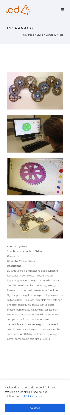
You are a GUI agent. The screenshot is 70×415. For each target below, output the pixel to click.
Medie (31, 35)
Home (23, 35)
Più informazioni (33, 396)
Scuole (40, 35)
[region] (35, 397)
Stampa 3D (51, 35)
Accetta (35, 407)
